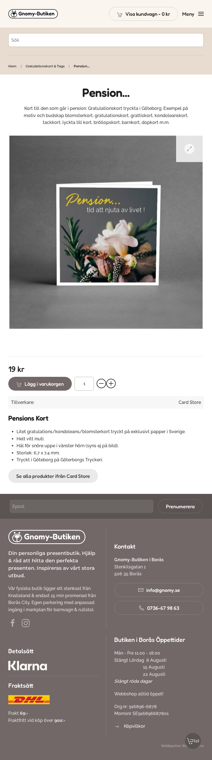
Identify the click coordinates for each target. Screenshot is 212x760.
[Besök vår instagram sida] (25, 622)
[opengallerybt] (189, 149)
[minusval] (102, 384)
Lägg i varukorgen (44, 384)
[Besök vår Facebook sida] (12, 622)
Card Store (190, 402)
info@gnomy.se (163, 590)
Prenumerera (180, 506)
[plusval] (111, 384)
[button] (143, 14)
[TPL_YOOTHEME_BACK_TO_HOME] (33, 14)
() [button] (196, 740)
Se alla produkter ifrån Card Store (53, 476)
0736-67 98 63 (163, 608)
